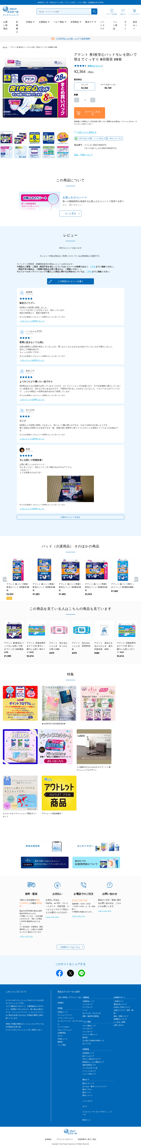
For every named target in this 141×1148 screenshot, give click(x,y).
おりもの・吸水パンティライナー (94, 1086)
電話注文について (120, 1004)
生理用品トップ (88, 1053)
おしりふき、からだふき (91, 1013)
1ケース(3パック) (108, 86)
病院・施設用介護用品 (90, 1016)
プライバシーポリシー (64, 1139)
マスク (60, 1036)
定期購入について (120, 1019)
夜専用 (84, 1037)
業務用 (60, 1042)
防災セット (135, 25)
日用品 (29, 21)
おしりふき (86, 1043)
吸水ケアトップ (88, 1083)
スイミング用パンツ (89, 1034)
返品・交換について (83, 154)
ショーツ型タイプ (89, 1074)
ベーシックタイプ (89, 1071)
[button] (85, 132)
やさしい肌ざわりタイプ (91, 1059)
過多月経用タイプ (89, 1065)
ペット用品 (115, 25)
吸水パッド (86, 1092)
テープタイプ (87, 1007)
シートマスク (102, 25)
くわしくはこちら (26, 936)
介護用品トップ (88, 1001)
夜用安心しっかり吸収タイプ (93, 1062)
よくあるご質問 (119, 1022)
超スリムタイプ (88, 1056)
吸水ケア (89, 21)
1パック (84, 86)
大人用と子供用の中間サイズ (93, 1040)
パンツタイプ (87, 1004)
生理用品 (74, 21)
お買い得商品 (5, 25)
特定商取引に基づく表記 (87, 1139)
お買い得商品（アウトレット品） (70, 997)
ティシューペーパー (65, 1015)
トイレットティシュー (66, 1018)
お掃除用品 (62, 1033)
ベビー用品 (59, 21)
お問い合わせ (119, 1025)
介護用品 (43, 21)
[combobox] (66, 11)
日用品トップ (62, 1012)
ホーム (5, 47)
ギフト (125, 25)
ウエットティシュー (65, 1030)
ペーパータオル (63, 1027)
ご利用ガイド (119, 1001)
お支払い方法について (122, 1007)
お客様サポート (119, 997)
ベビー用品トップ (89, 1025)
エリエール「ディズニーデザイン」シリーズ (97, 1113)
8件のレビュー (95, 65)
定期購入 (17, 26)
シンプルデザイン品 (89, 1068)
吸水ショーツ (87, 1095)
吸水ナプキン (87, 1089)
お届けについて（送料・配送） (123, 1011)
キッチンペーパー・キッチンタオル (70, 1022)
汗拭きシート (62, 1039)
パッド (84, 1010)
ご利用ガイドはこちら (69, 947)
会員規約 (48, 1139)
